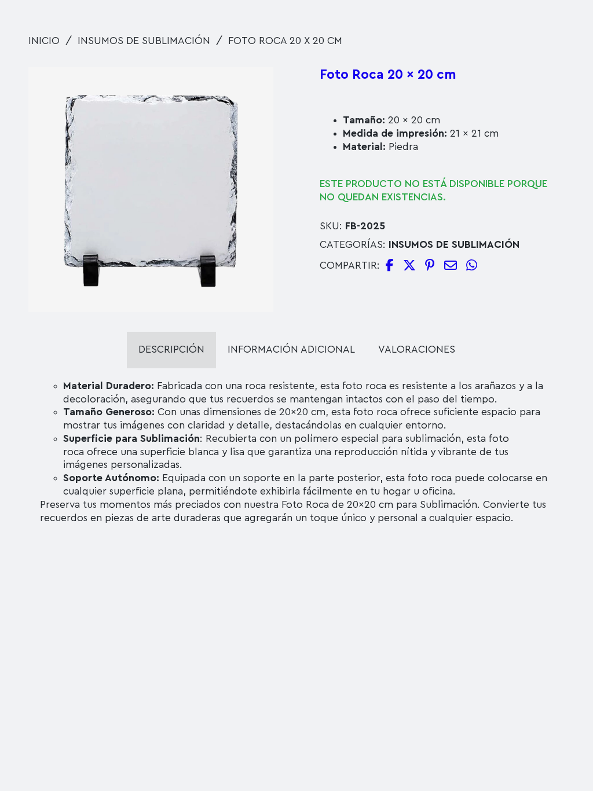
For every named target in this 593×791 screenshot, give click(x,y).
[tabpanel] (296, 452)
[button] (258, 83)
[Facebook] (390, 266)
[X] (409, 266)
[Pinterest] (430, 266)
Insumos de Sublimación (144, 41)
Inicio (44, 41)
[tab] (171, 350)
